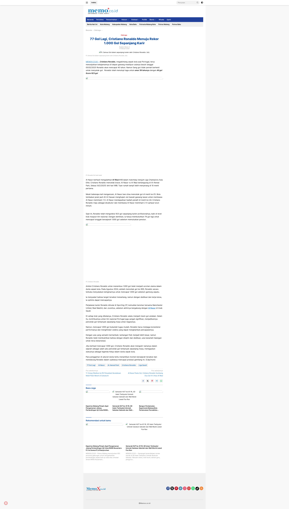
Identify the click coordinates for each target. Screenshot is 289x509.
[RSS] (201, 489)
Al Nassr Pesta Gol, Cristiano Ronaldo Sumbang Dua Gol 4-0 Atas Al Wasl (145, 373)
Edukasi (134, 20)
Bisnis (152, 20)
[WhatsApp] (193, 489)
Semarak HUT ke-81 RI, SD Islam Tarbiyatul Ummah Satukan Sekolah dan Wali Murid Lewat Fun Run (122, 408)
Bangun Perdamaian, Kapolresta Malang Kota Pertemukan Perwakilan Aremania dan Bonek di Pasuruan (148, 408)
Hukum (124, 20)
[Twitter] (172, 489)
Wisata (161, 20)
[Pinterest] (176, 489)
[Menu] (87, 3)
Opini (169, 20)
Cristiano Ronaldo (129, 365)
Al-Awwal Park (113, 365)
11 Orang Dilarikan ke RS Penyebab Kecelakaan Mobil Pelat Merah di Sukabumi (103, 373)
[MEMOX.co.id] (103, 11)
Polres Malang (163, 24)
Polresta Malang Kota (147, 24)
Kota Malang (105, 24)
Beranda (90, 20)
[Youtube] (189, 489)
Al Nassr (152, 308)
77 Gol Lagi (91, 365)
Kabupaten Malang (119, 24)
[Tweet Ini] (147, 381)
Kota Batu (133, 24)
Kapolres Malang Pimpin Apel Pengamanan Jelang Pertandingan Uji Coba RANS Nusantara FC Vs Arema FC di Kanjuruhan (97, 408)
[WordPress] (180, 489)
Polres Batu (176, 24)
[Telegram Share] (156, 381)
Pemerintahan (111, 20)
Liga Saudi (143, 365)
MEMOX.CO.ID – (93, 62)
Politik (144, 20)
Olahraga (124, 35)
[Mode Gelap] (202, 3)
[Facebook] (168, 489)
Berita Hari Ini (92, 24)
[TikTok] (197, 488)
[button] (197, 2)
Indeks (93, 2)
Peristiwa (100, 20)
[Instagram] (184, 489)
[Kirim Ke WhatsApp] (161, 381)
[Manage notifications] (6, 503)
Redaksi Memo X (124, 47)
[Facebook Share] (143, 381)
